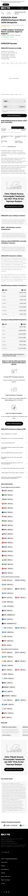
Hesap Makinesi (9, 13)
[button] (18, 8)
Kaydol (22, 8)
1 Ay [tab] (16, 63)
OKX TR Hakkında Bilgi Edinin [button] (9, 858)
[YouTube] (8, 892)
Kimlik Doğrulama (9, 400)
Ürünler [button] (3, 866)
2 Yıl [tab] (24, 63)
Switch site (6, 4)
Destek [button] (3, 873)
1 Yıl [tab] (20, 63)
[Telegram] (4, 892)
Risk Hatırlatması (18, 807)
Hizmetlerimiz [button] (5, 869)
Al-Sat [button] (3, 883)
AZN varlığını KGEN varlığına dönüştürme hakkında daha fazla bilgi (13, 355)
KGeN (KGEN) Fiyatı (12, 146)
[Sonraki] (26, 825)
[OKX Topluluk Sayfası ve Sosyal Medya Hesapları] (11, 892)
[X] (1, 892)
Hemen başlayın (6, 735)
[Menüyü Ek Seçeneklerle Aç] (26, 8)
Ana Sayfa (2, 13)
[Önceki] (2, 825)
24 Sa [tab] (8, 63)
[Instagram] (6, 892)
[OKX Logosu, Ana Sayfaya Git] (5, 8)
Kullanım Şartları (9, 807)
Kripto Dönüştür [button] (5, 880)
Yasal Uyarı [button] (4, 862)
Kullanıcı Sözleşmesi (13, 810)
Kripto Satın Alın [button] (5, 876)
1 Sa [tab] (3, 63)
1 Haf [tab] (12, 63)
